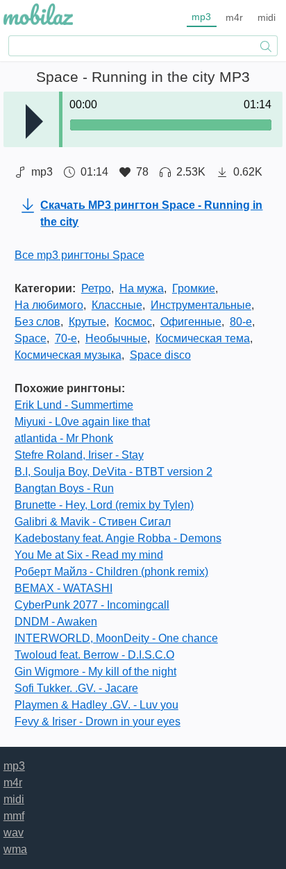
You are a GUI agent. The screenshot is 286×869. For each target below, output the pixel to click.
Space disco (160, 355)
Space (31, 338)
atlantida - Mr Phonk (64, 438)
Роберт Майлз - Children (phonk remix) (111, 571)
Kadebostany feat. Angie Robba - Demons (118, 538)
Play (34, 121)
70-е (66, 338)
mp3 (201, 16)
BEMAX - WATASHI (63, 588)
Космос (133, 322)
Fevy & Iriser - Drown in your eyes (97, 721)
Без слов (37, 322)
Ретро (96, 288)
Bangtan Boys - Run (64, 488)
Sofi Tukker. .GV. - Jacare (76, 688)
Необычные (116, 338)
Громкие (193, 288)
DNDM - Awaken (56, 621)
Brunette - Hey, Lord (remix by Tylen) (104, 505)
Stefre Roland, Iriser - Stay (79, 455)
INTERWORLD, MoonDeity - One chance (116, 638)
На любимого (49, 305)
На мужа (141, 288)
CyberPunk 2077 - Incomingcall (92, 605)
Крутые (87, 322)
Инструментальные (201, 305)
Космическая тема (202, 338)
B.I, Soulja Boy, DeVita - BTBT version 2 (113, 472)
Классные (117, 305)
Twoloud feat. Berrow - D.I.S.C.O (94, 655)
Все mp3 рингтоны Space (79, 255)
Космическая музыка (68, 355)
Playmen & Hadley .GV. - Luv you (96, 705)
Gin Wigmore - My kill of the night (95, 671)
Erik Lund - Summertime (74, 405)
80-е (241, 322)
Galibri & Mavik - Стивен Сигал (93, 522)
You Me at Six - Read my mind (89, 555)
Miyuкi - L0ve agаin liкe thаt (82, 422)
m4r (234, 17)
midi (267, 17)
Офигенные (190, 322)
